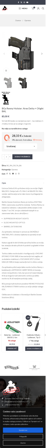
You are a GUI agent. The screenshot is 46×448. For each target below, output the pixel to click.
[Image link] (10, 387)
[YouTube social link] (27, 2)
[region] (23, 428)
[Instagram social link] (24, 2)
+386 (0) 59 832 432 (12, 405)
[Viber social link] (18, 173)
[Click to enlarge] (6, 70)
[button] (4, 53)
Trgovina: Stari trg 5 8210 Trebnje (17, 398)
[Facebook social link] (18, 2)
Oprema (27, 20)
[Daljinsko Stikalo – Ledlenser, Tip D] (34, 323)
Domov (18, 20)
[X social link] (21, 2)
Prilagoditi (23, 436)
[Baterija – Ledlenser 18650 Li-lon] (12, 323)
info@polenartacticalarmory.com (16, 402)
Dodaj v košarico (22, 157)
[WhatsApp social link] (16, 173)
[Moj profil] (38, 8)
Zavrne (23, 443)
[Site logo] (5, 8)
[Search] (43, 8)
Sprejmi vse (23, 430)
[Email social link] (13, 173)
